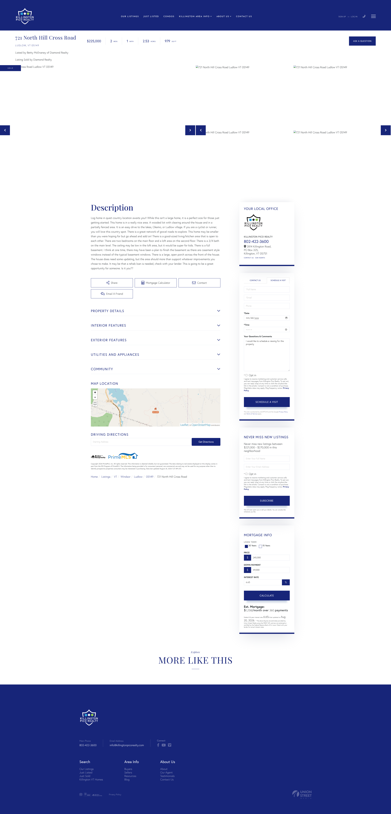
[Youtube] (164, 745)
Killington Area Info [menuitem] (194, 17)
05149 (149, 476)
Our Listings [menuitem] (130, 17)
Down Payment (252, 565)
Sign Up (342, 17)
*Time (246, 324)
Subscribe (267, 500)
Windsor (125, 476)
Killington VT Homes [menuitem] (91, 779)
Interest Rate (251, 577)
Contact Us (249, 258)
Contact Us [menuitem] (244, 17)
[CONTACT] (362, 41)
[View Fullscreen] (95, 404)
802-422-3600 (256, 241)
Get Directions (206, 441)
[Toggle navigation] (373, 16)
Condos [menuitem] (168, 17)
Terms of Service (252, 414)
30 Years (252, 545)
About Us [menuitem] (223, 17)
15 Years (266, 545)
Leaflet (184, 425)
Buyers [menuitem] (128, 769)
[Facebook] (158, 745)
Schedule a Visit (278, 280)
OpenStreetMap (201, 425)
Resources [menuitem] (130, 776)
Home (94, 476)
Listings (105, 476)
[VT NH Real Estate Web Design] (302, 794)
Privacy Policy (283, 412)
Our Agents (260, 258)
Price (247, 552)
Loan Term (250, 542)
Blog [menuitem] (127, 779)
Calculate (267, 595)
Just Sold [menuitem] (84, 776)
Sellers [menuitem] (128, 772)
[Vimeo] (169, 745)
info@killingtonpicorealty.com (127, 745)
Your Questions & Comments (258, 336)
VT (115, 476)
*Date (246, 313)
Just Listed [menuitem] (151, 17)
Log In (354, 17)
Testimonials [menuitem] (167, 776)
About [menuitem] (163, 769)
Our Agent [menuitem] (166, 772)
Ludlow (138, 476)
